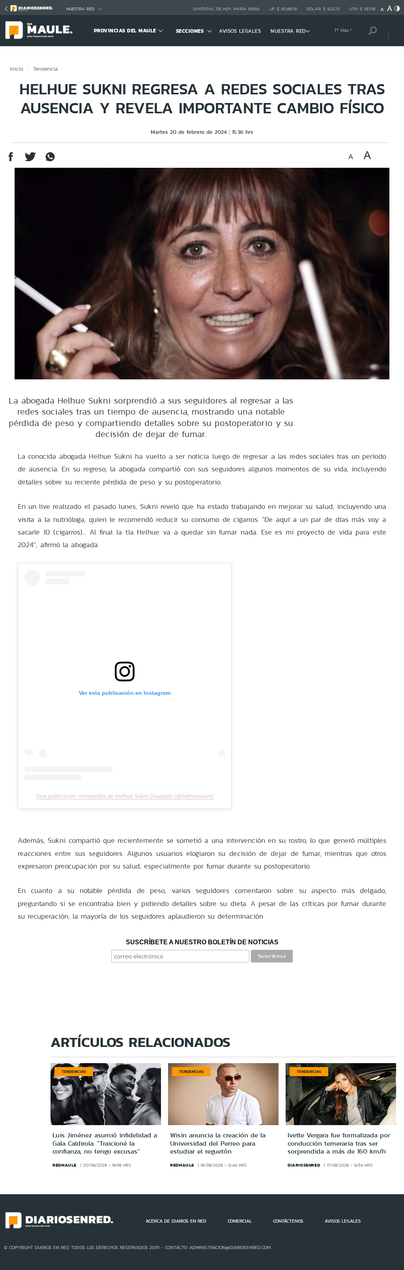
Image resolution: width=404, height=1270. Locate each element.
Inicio (16, 68)
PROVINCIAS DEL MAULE (125, 30)
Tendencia (45, 68)
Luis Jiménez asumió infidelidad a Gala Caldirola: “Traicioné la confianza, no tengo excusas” (104, 1143)
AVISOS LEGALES (240, 31)
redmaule (64, 1165)
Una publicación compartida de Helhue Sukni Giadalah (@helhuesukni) (124, 796)
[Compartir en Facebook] (11, 160)
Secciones (190, 31)
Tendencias (74, 1071)
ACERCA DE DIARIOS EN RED (176, 1221)
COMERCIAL (240, 1221)
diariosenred (304, 1165)
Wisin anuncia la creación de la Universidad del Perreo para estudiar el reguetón (218, 1143)
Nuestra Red (80, 9)
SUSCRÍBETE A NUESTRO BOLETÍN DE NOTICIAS (202, 942)
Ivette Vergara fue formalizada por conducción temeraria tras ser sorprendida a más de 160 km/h (339, 1143)
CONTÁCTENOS (288, 1221)
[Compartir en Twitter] (30, 160)
